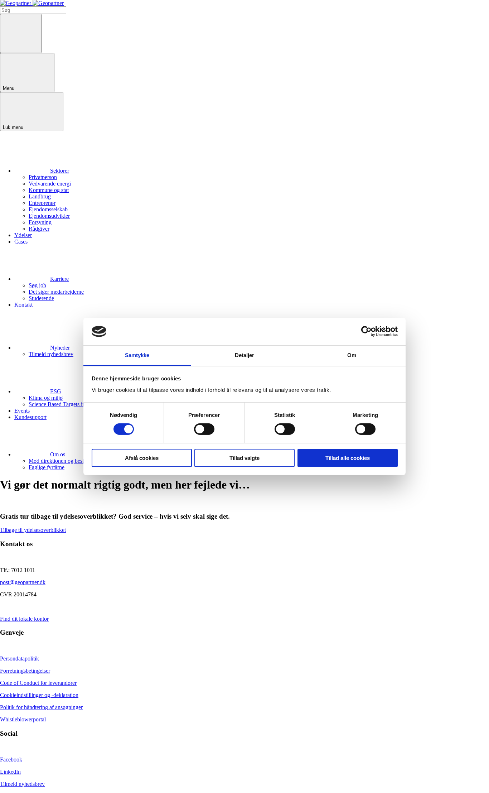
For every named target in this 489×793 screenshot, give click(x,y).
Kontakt (23, 305)
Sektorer (59, 171)
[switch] (204, 429)
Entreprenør (42, 203)
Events (22, 411)
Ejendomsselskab (48, 209)
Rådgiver (39, 229)
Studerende (41, 298)
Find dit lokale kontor (24, 619)
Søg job (37, 285)
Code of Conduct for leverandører (38, 683)
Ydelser (23, 235)
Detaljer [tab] (245, 355)
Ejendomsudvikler (49, 216)
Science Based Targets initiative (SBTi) (73, 404)
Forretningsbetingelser (25, 671)
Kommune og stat (49, 190)
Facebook (11, 759)
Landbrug (40, 196)
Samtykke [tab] (137, 355)
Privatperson (43, 177)
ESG (55, 391)
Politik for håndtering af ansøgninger (41, 707)
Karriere (59, 279)
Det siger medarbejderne (56, 292)
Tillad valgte (244, 458)
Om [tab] (351, 355)
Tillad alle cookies (347, 458)
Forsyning (40, 222)
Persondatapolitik (19, 658)
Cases (21, 242)
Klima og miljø (46, 398)
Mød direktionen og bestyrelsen (64, 461)
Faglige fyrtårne (46, 467)
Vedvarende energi (50, 184)
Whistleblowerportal (23, 719)
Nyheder (60, 348)
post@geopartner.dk (22, 582)
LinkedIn (10, 772)
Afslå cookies (142, 458)
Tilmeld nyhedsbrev (51, 354)
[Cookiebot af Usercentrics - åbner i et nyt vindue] (366, 331)
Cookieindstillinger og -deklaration (39, 695)
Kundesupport (30, 417)
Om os (57, 454)
